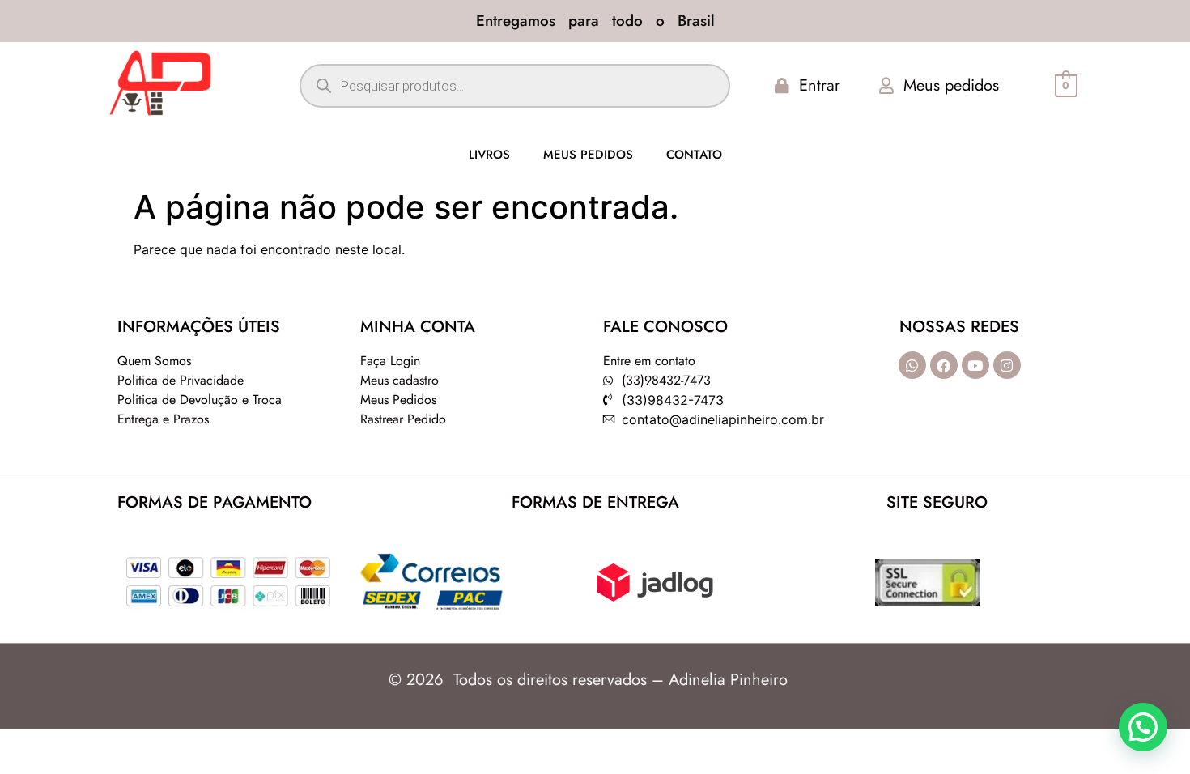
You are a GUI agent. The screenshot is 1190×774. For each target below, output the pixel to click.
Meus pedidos (588, 155)
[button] (1143, 727)
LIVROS (489, 155)
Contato (694, 155)
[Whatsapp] (912, 365)
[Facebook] (944, 365)
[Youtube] (975, 365)
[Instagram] (1007, 365)
